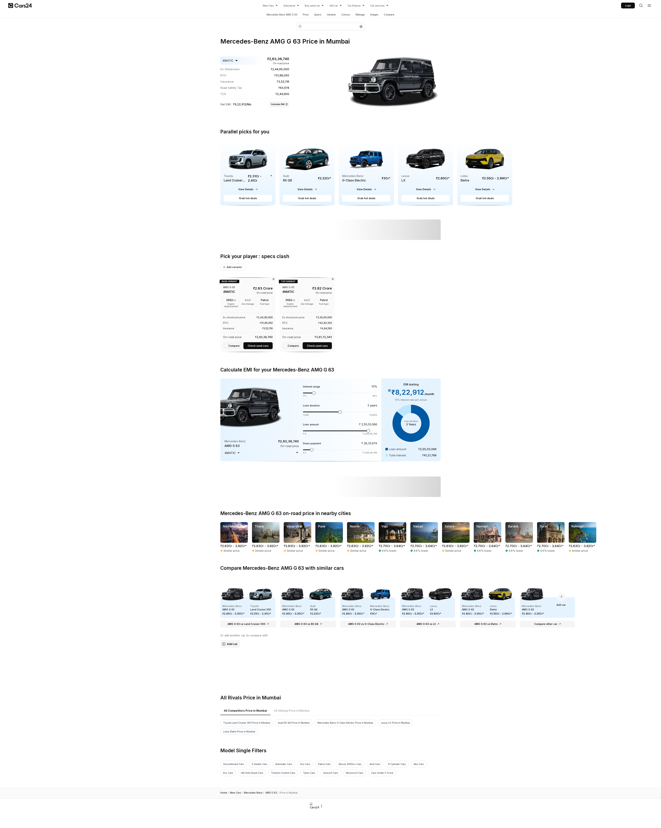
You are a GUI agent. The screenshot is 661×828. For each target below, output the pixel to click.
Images (374, 14)
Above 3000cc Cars (350, 764)
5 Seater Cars (259, 764)
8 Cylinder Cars (397, 764)
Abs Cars (419, 764)
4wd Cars (374, 764)
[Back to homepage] (20, 5)
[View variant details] (247, 314)
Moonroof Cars (354, 772)
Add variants (234, 267)
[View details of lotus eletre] (484, 172)
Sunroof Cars (330, 772)
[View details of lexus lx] (425, 172)
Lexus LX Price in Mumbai (395, 722)
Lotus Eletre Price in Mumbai (239, 731)
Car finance (354, 5)
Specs (317, 14)
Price (306, 14)
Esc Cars (228, 772)
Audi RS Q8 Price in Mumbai (293, 722)
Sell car (333, 5)
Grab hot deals (248, 198)
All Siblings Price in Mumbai (291, 710)
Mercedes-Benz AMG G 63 (282, 14)
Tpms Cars (309, 772)
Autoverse (289, 5)
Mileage (360, 14)
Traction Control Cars (283, 772)
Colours (345, 14)
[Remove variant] (273, 279)
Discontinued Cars (233, 764)
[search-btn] (641, 5)
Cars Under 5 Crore (382, 772)
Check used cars (258, 345)
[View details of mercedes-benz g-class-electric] (366, 172)
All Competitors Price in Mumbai (245, 710)
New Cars (268, 5)
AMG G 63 (271, 792)
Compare (389, 14)
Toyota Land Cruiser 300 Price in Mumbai (246, 722)
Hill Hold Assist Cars (252, 772)
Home (224, 792)
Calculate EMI (277, 104)
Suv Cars (305, 764)
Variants (331, 14)
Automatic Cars (283, 764)
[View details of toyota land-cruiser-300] (247, 172)
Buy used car (312, 5)
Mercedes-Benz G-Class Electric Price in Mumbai (345, 722)
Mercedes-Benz (254, 792)
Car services (377, 5)
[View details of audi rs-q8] (307, 172)
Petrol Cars (324, 764)
